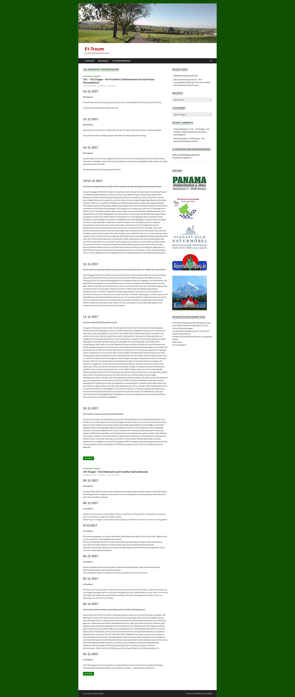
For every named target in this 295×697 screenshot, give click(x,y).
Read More (87, 457)
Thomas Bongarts (180, 129)
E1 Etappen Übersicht (121, 61)
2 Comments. (111, 86)
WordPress (199, 693)
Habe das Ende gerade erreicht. (185, 75)
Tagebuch (96, 76)
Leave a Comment (113, 475)
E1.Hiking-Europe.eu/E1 (181, 157)
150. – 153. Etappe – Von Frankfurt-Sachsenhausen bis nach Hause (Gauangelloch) (191, 132)
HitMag (209, 693)
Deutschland (87, 76)
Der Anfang (103, 61)
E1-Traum (94, 49)
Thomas (102, 86)
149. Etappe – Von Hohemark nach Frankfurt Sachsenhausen (115, 471)
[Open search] (211, 61)
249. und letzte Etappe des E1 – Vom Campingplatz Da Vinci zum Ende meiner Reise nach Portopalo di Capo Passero (191, 82)
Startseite (89, 61)
